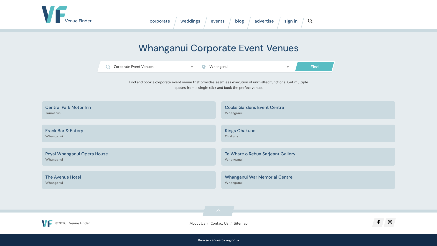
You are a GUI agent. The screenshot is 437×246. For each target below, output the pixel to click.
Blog (239, 21)
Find (315, 66)
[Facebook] (378, 222)
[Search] (310, 23)
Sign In (290, 21)
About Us (197, 223)
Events (218, 21)
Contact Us (220, 223)
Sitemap (240, 223)
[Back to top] (218, 211)
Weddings (190, 21)
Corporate (160, 21)
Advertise (264, 21)
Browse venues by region (216, 240)
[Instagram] (390, 222)
